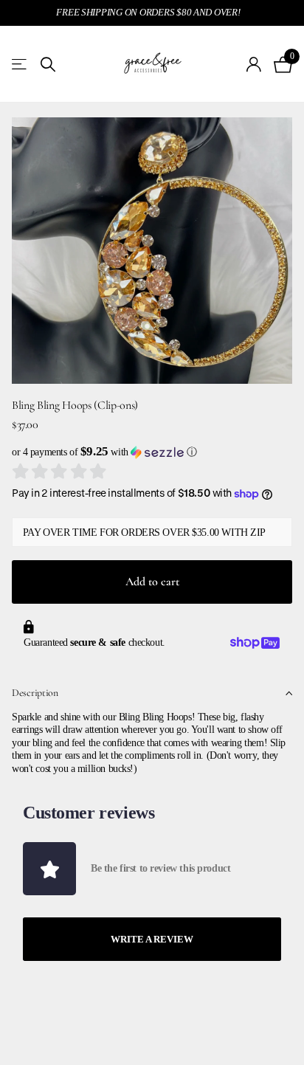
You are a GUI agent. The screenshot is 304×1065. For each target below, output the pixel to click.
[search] (48, 64)
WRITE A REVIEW (152, 939)
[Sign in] (254, 64)
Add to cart (152, 581)
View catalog (20, 65)
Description (35, 692)
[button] (152, 452)
